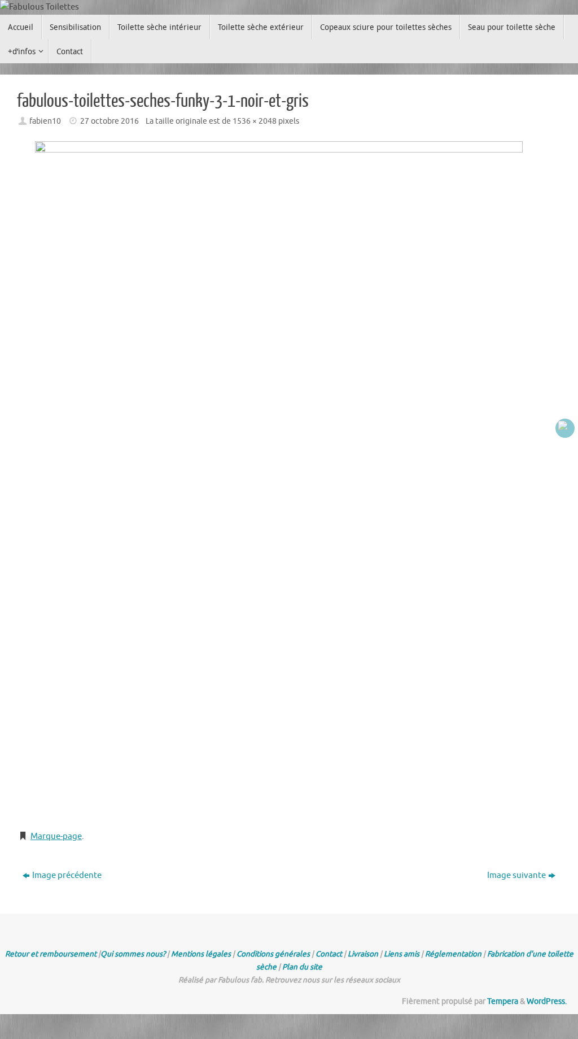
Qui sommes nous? (132, 954)
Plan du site (302, 967)
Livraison (363, 954)
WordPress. (547, 1001)
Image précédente (67, 875)
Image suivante (516, 875)
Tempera (502, 1001)
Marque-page (56, 836)
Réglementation (453, 954)
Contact (329, 954)
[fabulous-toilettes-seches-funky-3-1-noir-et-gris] (289, 480)
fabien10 (45, 121)
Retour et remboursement (51, 954)
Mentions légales (201, 954)
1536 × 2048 (255, 121)
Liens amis (401, 954)
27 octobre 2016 (109, 121)
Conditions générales (273, 954)
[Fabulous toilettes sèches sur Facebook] (565, 428)
